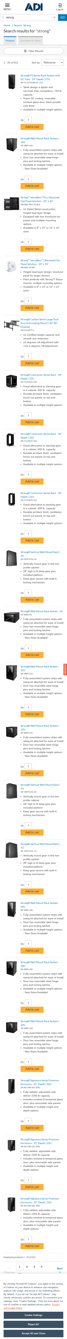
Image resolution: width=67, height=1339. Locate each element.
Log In (59, 9)
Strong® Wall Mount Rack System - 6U (42, 611)
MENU (7, 9)
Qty (22, 120)
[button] (65, 669)
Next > (60, 1270)
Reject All (33, 1324)
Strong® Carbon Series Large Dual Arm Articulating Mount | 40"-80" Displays (39, 323)
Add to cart (32, 126)
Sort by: (36, 62)
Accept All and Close (33, 1333)
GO (62, 17)
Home (7, 25)
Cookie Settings (34, 1315)
